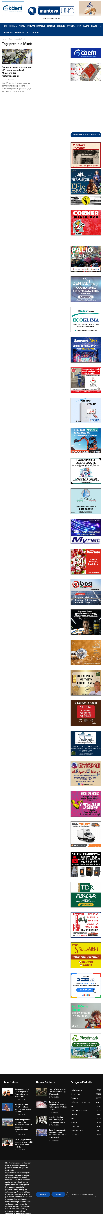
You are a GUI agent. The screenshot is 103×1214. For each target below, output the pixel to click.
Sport (79, 26)
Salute (94, 26)
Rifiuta (58, 1194)
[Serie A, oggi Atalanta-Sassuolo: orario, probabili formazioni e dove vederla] (41, 1132)
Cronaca (12, 26)
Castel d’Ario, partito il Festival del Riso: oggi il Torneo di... (57, 1091)
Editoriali (51, 26)
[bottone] (86, 135)
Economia (61, 26)
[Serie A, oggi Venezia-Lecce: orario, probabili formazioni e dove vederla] (7, 1142)
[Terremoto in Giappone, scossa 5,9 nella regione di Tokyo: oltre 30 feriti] (41, 1104)
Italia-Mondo (8, 32)
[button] (99, 26)
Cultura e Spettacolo (36, 26)
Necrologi (19, 32)
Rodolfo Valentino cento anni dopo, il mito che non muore (57, 1119)
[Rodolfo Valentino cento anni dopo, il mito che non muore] (41, 1120)
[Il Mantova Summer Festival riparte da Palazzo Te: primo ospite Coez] (7, 1092)
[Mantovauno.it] (51, 11)
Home (5, 26)
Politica (22, 26)
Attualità (70, 26)
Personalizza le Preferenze (82, 1194)
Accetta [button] (43, 1194)
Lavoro (86, 26)
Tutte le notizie (32, 32)
